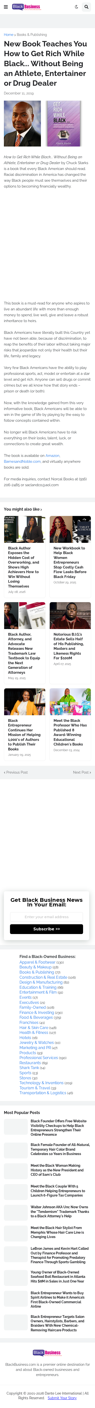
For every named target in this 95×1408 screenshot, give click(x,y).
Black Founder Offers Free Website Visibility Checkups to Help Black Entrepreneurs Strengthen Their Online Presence (58, 1127)
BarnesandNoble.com (22, 461)
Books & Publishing (32, 34)
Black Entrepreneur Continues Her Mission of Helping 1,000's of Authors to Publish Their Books (24, 734)
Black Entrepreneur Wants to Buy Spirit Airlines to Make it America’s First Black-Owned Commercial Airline (58, 1299)
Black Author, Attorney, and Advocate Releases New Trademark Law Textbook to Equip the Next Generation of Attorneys (24, 653)
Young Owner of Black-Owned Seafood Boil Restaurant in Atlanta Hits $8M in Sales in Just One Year (58, 1276)
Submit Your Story (62, 1398)
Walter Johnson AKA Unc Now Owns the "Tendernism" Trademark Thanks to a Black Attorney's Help (60, 1211)
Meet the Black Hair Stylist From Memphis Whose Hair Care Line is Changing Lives (57, 1232)
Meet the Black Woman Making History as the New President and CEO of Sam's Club (57, 1170)
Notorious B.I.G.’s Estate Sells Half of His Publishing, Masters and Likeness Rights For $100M (69, 646)
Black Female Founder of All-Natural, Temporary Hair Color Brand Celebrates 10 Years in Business (60, 1149)
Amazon (52, 455)
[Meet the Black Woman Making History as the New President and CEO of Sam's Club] (16, 1171)
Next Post (81, 772)
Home (8, 34)
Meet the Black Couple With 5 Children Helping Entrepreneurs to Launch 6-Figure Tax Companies (58, 1190)
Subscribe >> (46, 929)
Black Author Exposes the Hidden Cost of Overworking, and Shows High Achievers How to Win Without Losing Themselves (23, 567)
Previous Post (17, 772)
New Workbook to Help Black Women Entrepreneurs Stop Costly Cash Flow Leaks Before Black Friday (70, 562)
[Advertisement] (47, 831)
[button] (6, 7)
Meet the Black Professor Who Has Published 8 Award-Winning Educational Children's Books (70, 732)
